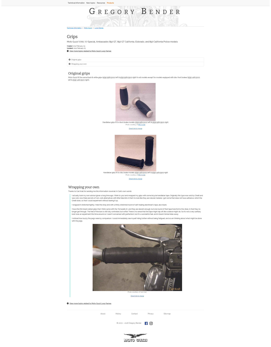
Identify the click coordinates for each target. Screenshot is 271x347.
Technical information (76, 3)
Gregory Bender (135, 11)
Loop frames (99, 28)
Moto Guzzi (88, 28)
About (102, 314)
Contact (134, 314)
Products (110, 3)
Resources (101, 3)
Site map (167, 314)
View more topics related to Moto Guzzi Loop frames (90, 51)
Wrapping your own (79, 64)
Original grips (76, 60)
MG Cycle (141, 125)
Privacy (150, 314)
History (118, 314)
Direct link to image (135, 128)
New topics (90, 3)
